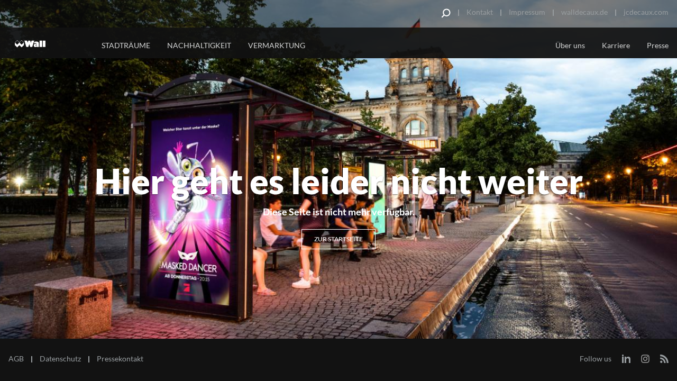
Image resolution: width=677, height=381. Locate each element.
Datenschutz (60, 359)
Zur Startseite (338, 239)
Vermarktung (276, 45)
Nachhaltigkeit (199, 45)
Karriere (616, 45)
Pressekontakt (120, 359)
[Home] (48, 43)
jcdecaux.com (646, 11)
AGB (16, 359)
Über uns (570, 45)
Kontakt (479, 11)
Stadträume (126, 45)
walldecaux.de (584, 11)
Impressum (527, 11)
